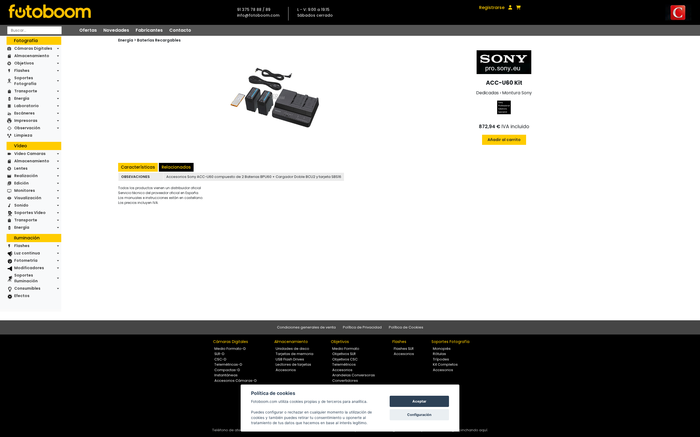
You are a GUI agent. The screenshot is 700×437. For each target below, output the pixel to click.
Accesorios (286, 370)
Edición (21, 183)
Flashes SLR (404, 348)
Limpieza (23, 135)
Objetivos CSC (345, 359)
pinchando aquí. (473, 430)
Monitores (24, 190)
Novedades (116, 30)
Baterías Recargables (159, 40)
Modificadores (29, 268)
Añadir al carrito (504, 139)
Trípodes (441, 359)
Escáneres (24, 113)
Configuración (419, 415)
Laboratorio (26, 105)
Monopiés (442, 348)
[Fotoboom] (50, 12)
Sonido (21, 205)
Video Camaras (30, 153)
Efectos (22, 295)
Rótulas (439, 353)
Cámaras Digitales (33, 48)
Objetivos (24, 63)
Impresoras (25, 120)
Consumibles (27, 288)
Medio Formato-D (230, 348)
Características (138, 167)
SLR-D (219, 353)
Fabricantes (149, 30)
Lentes (21, 168)
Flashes (22, 70)
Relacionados (176, 167)
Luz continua (27, 253)
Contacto (180, 30)
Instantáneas (226, 375)
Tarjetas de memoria (294, 353)
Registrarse (491, 7)
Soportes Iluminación (26, 278)
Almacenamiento (31, 55)
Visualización (27, 198)
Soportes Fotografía (25, 80)
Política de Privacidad (362, 327)
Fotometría (25, 260)
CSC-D (220, 359)
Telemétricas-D (228, 364)
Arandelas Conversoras (353, 375)
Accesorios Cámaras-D (235, 380)
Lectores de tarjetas (293, 364)
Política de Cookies (406, 327)
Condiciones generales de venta (306, 327)
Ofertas (88, 30)
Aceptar (419, 401)
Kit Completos (445, 364)
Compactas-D (227, 370)
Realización (26, 175)
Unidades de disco (292, 348)
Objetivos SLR (344, 353)
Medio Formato (345, 348)
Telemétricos (344, 364)
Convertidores (345, 380)
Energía (21, 98)
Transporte (25, 91)
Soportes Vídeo (30, 212)
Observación (27, 128)
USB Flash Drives (290, 359)
